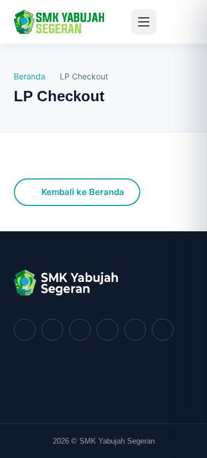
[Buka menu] (143, 22)
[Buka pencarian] (176, 22)
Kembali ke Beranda (82, 191)
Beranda (29, 76)
